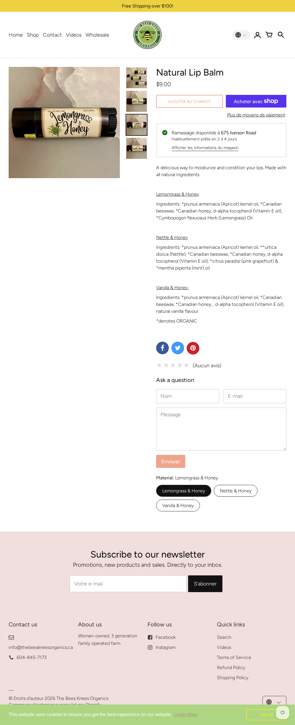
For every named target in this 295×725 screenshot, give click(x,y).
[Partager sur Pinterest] (193, 348)
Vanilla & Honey (178, 505)
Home (16, 35)
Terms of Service (234, 657)
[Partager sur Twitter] (177, 348)
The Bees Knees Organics (82, 698)
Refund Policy (231, 667)
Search (224, 637)
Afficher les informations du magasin (205, 147)
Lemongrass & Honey (183, 491)
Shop (33, 35)
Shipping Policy (232, 677)
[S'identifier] (257, 35)
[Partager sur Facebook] (162, 348)
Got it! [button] (266, 714)
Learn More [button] (185, 714)
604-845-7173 (32, 657)
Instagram (165, 647)
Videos (74, 35)
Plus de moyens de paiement (256, 115)
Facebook (165, 637)
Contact (52, 35)
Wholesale (97, 35)
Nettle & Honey (235, 491)
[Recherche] (280, 35)
